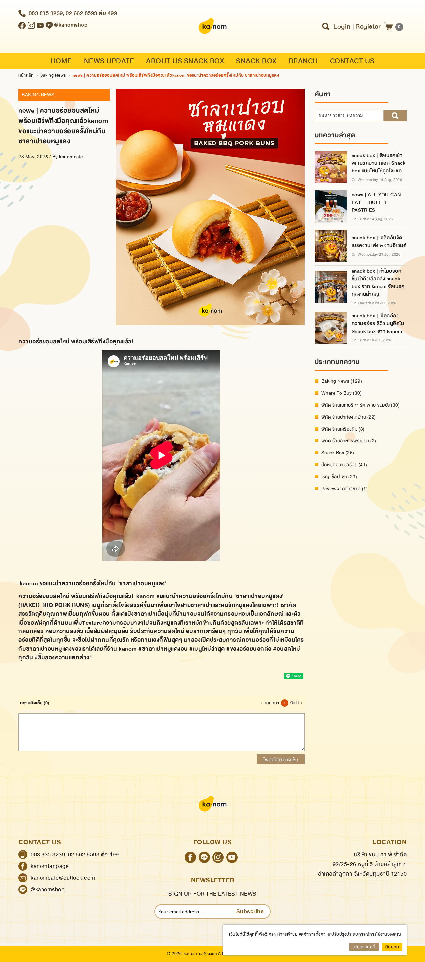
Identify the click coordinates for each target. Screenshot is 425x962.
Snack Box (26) (337, 452)
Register (368, 27)
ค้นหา (395, 115)
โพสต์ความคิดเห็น (280, 759)
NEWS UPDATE (109, 61)
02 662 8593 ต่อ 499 (91, 13)
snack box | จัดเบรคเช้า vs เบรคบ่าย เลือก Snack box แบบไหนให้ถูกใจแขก (379, 163)
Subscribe (250, 911)
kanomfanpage (50, 866)
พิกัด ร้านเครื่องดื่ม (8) (343, 429)
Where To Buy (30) (341, 393)
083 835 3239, (47, 13)
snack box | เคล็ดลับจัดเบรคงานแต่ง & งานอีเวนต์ (379, 241)
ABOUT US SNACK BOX (185, 61)
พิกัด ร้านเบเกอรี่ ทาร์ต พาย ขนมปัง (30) (360, 405)
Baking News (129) (341, 381)
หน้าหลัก (26, 75)
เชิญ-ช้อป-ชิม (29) (339, 476)
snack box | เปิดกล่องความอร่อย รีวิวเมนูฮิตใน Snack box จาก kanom (378, 323)
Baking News (53, 75)
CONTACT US (352, 61)
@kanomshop (48, 889)
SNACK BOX (256, 61)
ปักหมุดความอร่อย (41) (344, 464)
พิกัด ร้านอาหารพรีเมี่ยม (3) (348, 440)
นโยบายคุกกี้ (364, 947)
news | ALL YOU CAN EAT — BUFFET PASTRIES (376, 202)
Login (342, 27)
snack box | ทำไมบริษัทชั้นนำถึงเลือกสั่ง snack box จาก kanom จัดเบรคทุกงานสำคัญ (378, 282)
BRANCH (303, 61)
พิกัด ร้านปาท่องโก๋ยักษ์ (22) (348, 417)
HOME (61, 61)
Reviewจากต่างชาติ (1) (344, 488)
